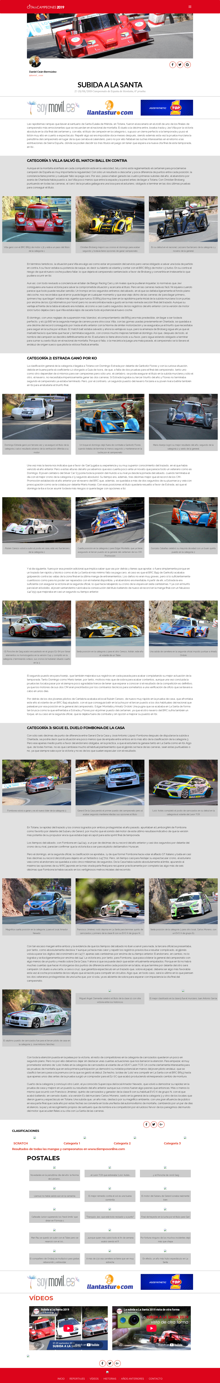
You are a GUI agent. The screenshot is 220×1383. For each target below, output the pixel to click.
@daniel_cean (36, 75)
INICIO (61, 1378)
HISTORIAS (109, 1378)
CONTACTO (156, 1378)
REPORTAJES (77, 1378)
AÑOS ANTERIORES (132, 1378)
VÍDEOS (94, 1378)
